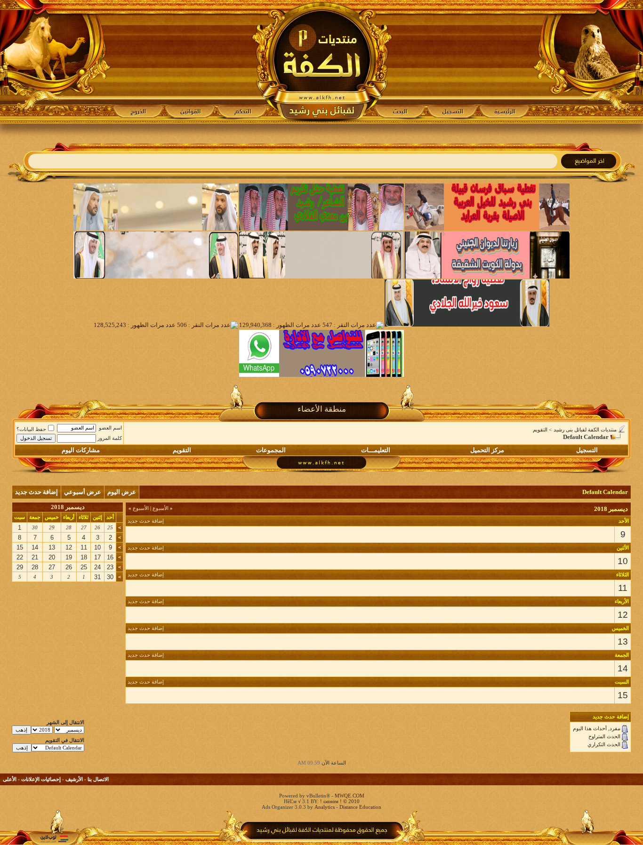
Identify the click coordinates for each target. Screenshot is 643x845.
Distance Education (360, 807)
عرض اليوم (121, 491)
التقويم (540, 429)
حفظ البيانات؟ (31, 429)
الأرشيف (74, 779)
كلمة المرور (109, 438)
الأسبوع (163, 508)
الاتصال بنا (98, 779)
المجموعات (271, 450)
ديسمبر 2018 (68, 506)
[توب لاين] (54, 838)
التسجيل (587, 450)
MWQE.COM (349, 795)
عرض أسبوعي (82, 491)
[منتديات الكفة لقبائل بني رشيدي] (321, 61)
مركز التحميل (487, 450)
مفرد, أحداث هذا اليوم (596, 728)
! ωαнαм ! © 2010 (339, 801)
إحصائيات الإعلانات (41, 779)
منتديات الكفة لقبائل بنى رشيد (585, 429)
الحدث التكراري (603, 744)
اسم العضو (110, 427)
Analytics (324, 807)
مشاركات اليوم (81, 450)
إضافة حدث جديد (36, 491)
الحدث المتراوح (604, 736)
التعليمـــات (375, 450)
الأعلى (9, 779)
